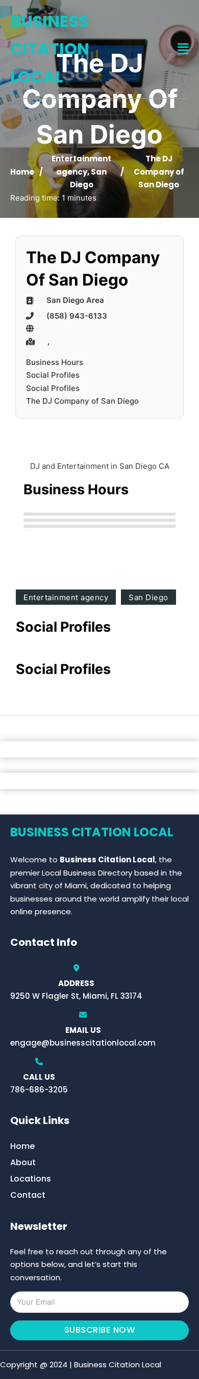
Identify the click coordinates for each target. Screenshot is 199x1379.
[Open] (183, 49)
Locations (30, 1179)
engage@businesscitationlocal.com (83, 1042)
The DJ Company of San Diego (82, 401)
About (23, 1162)
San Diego (148, 597)
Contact (27, 1195)
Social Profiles (53, 375)
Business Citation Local (49, 49)
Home (22, 171)
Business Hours (54, 362)
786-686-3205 (39, 1089)
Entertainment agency (65, 597)
